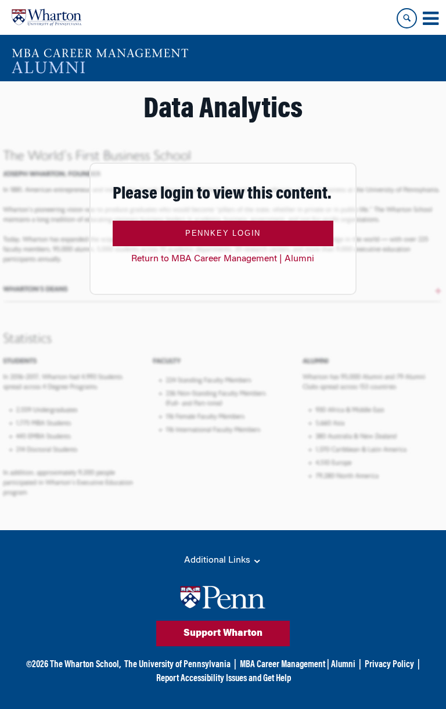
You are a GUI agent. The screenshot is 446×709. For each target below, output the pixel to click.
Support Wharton (223, 633)
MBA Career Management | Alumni (297, 665)
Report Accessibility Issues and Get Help (223, 678)
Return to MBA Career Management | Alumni (222, 259)
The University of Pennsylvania (177, 665)
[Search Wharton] (407, 18)
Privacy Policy (389, 665)
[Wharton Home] (46, 17)
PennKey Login (223, 233)
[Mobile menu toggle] (430, 18)
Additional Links (218, 560)
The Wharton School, (85, 665)
